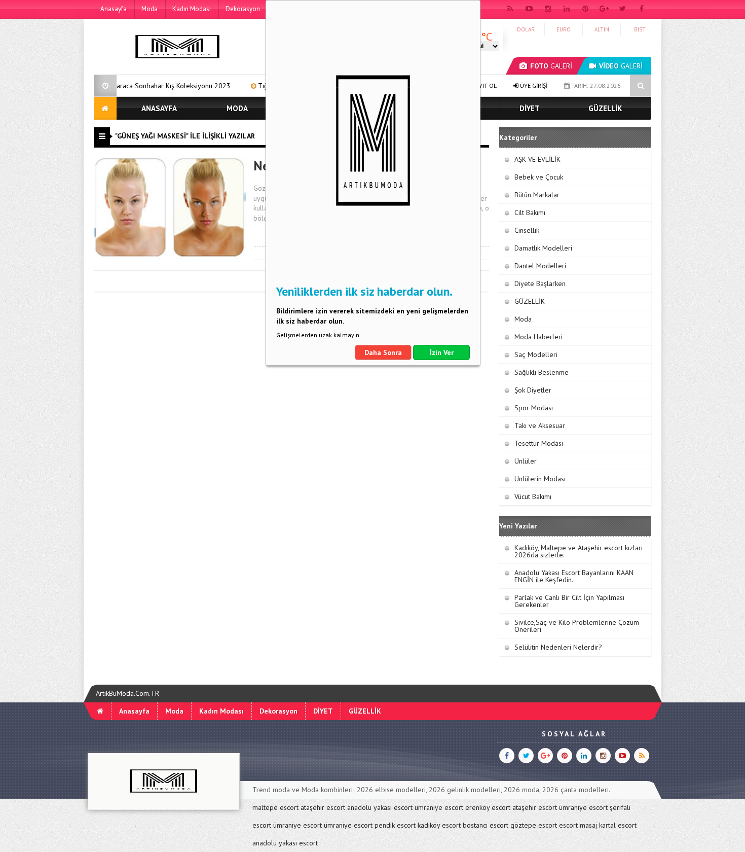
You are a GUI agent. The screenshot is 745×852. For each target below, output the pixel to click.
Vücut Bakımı (532, 496)
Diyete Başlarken (540, 283)
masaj (588, 825)
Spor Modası (533, 407)
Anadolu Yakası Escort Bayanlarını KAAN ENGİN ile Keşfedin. (574, 576)
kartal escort (618, 825)
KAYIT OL (484, 85)
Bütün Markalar (537, 194)
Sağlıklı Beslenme (541, 372)
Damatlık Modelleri (543, 248)
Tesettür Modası (538, 443)
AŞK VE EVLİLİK (537, 159)
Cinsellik (526, 230)
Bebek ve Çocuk (538, 177)
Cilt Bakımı (529, 212)
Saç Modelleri (535, 354)
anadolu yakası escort (380, 807)
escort (568, 825)
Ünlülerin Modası (540, 478)
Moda (149, 9)
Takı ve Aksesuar (539, 425)
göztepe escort (533, 825)
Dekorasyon (243, 9)
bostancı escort (485, 825)
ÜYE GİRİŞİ (532, 85)
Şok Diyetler (532, 390)
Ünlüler (525, 461)
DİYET (529, 108)
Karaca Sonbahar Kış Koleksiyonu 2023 (140, 85)
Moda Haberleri (538, 336)
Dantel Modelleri (540, 265)
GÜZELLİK (605, 108)
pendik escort (395, 825)
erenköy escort (487, 807)
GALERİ (551, 65)
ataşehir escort (323, 807)
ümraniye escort (439, 807)
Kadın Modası (191, 9)
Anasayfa (113, 9)
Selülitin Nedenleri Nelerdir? (558, 647)
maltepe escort (275, 807)
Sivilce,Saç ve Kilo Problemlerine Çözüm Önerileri (576, 626)
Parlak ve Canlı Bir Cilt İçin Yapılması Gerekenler (569, 601)
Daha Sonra (383, 352)
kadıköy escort (439, 825)
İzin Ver (442, 352)
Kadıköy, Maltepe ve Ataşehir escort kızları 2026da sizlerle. (578, 551)
